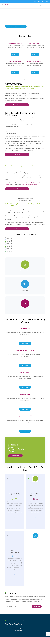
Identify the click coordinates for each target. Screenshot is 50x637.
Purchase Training (17, 104)
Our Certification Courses (16, 26)
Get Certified (17, 154)
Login (47, 1)
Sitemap (12, 628)
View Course (25, 343)
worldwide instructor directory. (30, 184)
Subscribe (37, 606)
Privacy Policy (18, 628)
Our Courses (17, 228)
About (35, 1)
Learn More (15, 54)
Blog (39, 1)
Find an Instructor (15, 455)
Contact (42, 1)
